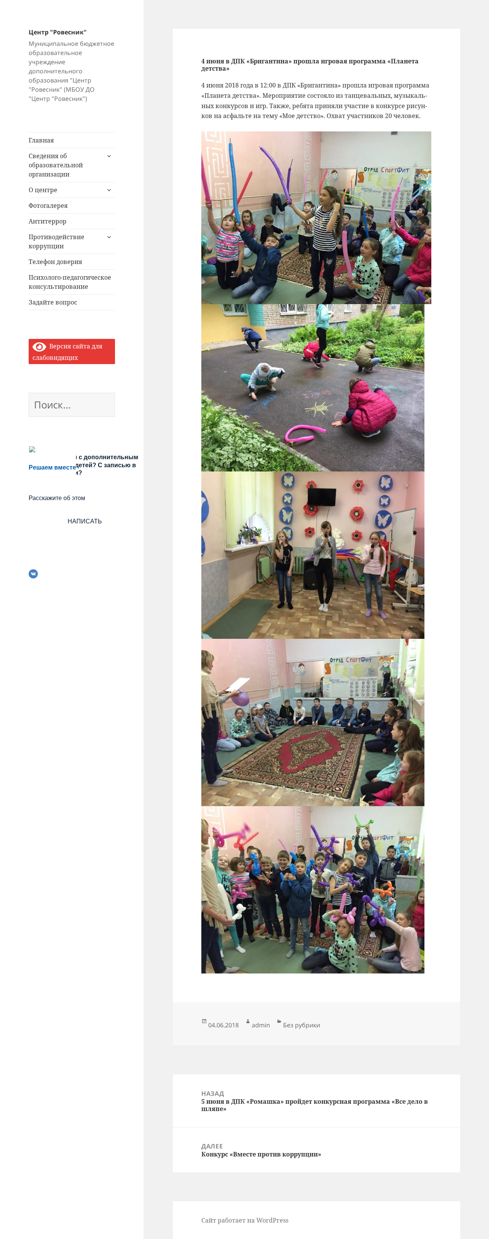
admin (261, 1025)
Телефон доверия (55, 262)
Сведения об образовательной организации (56, 165)
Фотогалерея (48, 205)
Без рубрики (301, 1025)
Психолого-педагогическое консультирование (70, 282)
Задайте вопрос (53, 302)
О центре (43, 190)
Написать (85, 521)
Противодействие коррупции (56, 241)
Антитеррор (47, 221)
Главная (41, 140)
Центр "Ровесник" (58, 32)
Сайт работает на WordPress (244, 1220)
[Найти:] (72, 406)
